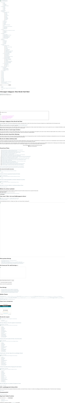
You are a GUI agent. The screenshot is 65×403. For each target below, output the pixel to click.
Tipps (6, 299)
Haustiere (5, 67)
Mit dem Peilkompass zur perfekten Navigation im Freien (10, 292)
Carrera (6, 13)
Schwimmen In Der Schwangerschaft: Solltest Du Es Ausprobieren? (11, 155)
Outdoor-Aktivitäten (4, 379)
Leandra (1, 181)
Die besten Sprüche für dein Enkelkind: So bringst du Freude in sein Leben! (12, 263)
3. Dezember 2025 (4, 175)
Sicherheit (59, 297)
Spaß (62, 297)
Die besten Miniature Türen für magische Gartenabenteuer (10, 289)
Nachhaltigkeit (4, 349)
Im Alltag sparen (7, 49)
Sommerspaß (5, 27)
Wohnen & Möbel (6, 5)
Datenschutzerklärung (5, 400)
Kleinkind (5, 4)
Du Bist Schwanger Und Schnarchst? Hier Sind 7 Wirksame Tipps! (11, 152)
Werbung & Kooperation (3, 394)
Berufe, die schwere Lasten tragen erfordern (7, 116)
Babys (4, 7)
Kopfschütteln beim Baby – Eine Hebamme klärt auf (9, 260)
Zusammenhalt (4, 351)
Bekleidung (3, 6)
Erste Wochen (7, 55)
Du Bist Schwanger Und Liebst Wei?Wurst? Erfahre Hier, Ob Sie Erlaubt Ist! (12, 164)
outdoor (48, 297)
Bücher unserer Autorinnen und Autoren (9, 30)
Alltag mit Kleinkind (8, 58)
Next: (12, 167)
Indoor (4, 20)
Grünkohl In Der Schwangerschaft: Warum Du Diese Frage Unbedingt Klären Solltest (14, 159)
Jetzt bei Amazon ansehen (3, 199)
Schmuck (5, 43)
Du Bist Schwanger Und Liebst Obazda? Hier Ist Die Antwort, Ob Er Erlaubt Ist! (13, 151)
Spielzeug (3, 11)
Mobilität (3, 33)
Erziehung (40, 296)
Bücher (3, 29)
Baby (4, 3)
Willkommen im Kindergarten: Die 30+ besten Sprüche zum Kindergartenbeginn (13, 262)
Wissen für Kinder (4, 66)
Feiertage (53, 296)
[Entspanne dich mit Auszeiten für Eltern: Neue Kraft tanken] (8, 325)
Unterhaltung (9, 299)
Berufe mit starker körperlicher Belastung (7, 117)
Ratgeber (5, 32)
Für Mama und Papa (6, 45)
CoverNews (13, 402)
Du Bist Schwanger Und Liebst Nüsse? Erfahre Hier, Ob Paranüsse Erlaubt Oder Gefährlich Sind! (15, 158)
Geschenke (3, 39)
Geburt (6, 65)
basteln (7, 296)
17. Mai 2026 (6, 324)
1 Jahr (2, 71)
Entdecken (22, 296)
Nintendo (6, 17)
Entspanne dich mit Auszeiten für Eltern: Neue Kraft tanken (11, 338)
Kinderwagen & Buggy (7, 36)
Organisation (7, 50)
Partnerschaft (3, 334)
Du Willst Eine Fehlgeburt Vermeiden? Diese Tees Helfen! (10, 162)
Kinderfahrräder (6, 38)
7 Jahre (3, 76)
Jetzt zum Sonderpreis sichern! (23, 125)
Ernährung (36, 296)
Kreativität (33, 297)
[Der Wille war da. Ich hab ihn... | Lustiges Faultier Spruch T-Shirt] (9, 198)
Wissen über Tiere (6, 69)
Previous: (12, 166)
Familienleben (45, 296)
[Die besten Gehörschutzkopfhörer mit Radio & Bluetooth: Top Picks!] (10, 176)
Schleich (6, 19)
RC (4, 25)
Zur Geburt (5, 40)
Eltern (12, 296)
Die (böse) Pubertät (8, 62)
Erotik (6, 46)
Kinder (4, 8)
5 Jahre (3, 74)
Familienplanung (49, 296)
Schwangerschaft (6, 63)
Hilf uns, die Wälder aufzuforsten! (6, 81)
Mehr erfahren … (2, 390)
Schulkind (6, 60)
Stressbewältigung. (4, 336)
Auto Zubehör (6, 34)
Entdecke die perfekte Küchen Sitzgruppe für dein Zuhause (10, 291)
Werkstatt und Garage (8, 51)
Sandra (1, 340)
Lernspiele (5, 22)
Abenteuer (2, 296)
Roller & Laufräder (6, 37)
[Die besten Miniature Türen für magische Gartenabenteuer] (8, 318)
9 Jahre (3, 77)
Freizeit (6, 47)
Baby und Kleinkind (6, 53)
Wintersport (5, 28)
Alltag (2, 326)
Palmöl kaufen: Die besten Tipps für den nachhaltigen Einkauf (10, 290)
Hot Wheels (7, 15)
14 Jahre (3, 80)
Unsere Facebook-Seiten (5, 83)
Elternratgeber (14, 296)
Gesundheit (10, 297)
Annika (1, 175)
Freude (57, 296)
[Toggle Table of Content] (0, 114)
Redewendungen (6, 68)
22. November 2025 (5, 181)
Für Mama (5, 42)
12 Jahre (3, 79)
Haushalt (6, 48)
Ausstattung (3, 2)
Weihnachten (13, 299)
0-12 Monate (3, 70)
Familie (43, 296)
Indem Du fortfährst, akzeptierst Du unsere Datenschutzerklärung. (10, 193)
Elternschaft (19, 296)
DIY (10, 296)
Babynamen (7, 64)
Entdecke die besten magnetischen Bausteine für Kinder (10, 173)
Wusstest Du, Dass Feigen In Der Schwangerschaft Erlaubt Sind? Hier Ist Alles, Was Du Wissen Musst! (16, 156)
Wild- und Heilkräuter (8, 52)
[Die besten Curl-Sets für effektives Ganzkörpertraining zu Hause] (9, 182)
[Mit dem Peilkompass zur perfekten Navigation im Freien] (8, 369)
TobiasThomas (2, 324)
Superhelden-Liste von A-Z (5, 261)
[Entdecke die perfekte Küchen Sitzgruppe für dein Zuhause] (8, 355)
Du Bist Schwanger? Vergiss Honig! (7, 160)
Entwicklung (32, 296)
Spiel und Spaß (4, 335)
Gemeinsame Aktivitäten (8, 61)
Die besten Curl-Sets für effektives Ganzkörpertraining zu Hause (11, 185)
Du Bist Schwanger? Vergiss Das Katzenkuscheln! (9, 161)
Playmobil (6, 18)
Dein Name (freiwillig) (3, 191)
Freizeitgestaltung (4, 331)
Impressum (3, 399)
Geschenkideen (6, 297)
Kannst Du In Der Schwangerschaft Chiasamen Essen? (9, 150)
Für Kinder (5, 41)
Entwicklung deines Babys (9, 56)
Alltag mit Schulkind (8, 59)
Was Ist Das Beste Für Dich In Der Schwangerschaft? (9, 153)
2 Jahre (3, 72)
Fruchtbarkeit (60, 296)
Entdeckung (25, 296)
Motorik (5, 23)
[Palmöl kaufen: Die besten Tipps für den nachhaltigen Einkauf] (9, 341)
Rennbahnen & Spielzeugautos (8, 26)
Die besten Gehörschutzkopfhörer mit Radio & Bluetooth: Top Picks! (12, 179)
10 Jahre (3, 78)
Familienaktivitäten (4, 346)
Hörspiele (5, 31)
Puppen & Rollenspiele (7, 24)
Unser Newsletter (4, 82)
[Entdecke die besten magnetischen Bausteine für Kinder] (8, 170)
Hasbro (6, 14)
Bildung (9, 296)
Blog (2, 89)
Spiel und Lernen (4, 364)
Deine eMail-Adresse (3, 192)
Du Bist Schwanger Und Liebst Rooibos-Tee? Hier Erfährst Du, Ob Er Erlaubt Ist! (13, 154)
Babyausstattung (7, 57)
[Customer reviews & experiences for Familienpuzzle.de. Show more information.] (5, 314)
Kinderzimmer (4, 10)
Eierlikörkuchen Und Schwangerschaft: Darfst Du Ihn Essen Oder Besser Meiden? (13, 163)
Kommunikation (4, 333)
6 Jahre (3, 75)
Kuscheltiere (5, 21)
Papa (4, 9)
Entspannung (29, 296)
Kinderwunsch (23, 297)
